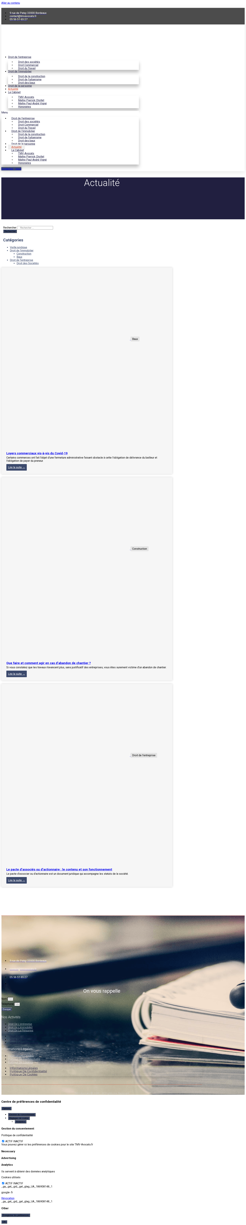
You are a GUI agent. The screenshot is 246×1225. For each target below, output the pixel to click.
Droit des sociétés (29, 61)
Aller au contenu (10, 3)
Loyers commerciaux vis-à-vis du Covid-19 (37, 453)
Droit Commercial (28, 65)
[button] (70, 112)
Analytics (20, 1121)
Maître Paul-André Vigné (32, 103)
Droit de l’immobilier (20, 71)
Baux (19, 257)
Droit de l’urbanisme (30, 79)
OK (4, 1222)
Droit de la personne (20, 85)
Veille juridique (18, 247)
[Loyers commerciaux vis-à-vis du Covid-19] (66, 339)
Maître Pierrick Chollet (31, 100)
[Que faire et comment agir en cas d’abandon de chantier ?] (66, 548)
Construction (24, 253)
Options (6, 1108)
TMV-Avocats (26, 97)
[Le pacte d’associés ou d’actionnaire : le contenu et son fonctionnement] (66, 755)
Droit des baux (26, 82)
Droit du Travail (26, 68)
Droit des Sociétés (28, 263)
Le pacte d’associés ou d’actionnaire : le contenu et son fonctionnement (59, 869)
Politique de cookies (20, 1062)
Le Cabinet (14, 92)
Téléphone (7, 1004)
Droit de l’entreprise (19, 57)
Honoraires (24, 106)
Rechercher (10, 227)
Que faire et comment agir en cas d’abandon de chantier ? (48, 663)
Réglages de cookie (18, 1118)
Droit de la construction (31, 76)
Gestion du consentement (21, 1114)
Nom (4, 998)
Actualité (13, 89)
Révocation (7, 1198)
